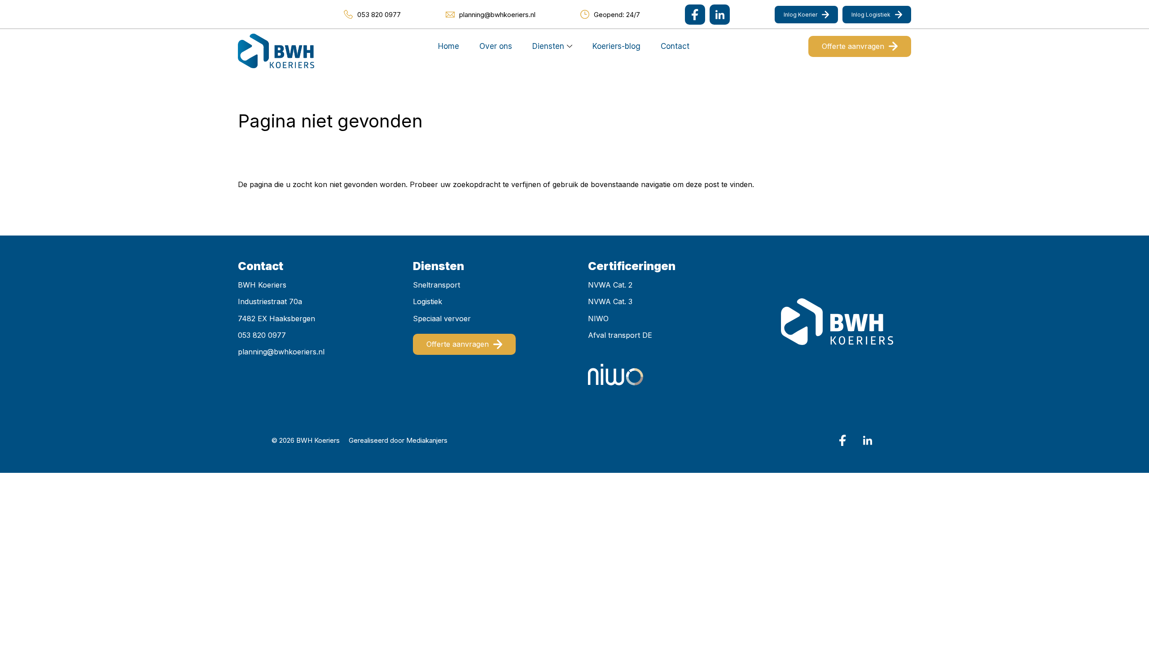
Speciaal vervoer (442, 318)
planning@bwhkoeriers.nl (281, 351)
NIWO (598, 318)
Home (448, 46)
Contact (675, 46)
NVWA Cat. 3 (610, 301)
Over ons (495, 46)
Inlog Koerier (800, 14)
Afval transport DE (620, 335)
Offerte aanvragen (853, 46)
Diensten (548, 46)
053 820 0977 (262, 335)
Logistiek (427, 301)
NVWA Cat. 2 (610, 284)
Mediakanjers (426, 440)
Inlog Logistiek (870, 14)
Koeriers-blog (616, 46)
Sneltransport (436, 284)
